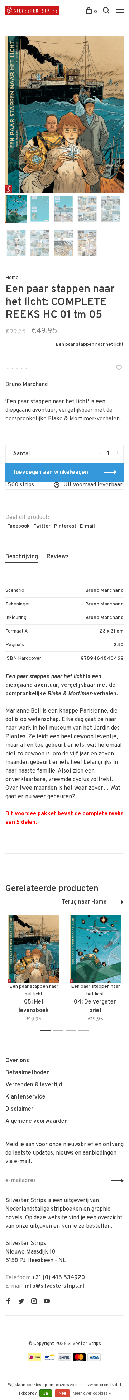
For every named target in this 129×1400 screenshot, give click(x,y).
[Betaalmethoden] (34, 1360)
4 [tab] (85, 1031)
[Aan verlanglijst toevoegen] (119, 368)
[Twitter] (21, 1302)
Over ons (17, 1060)
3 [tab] (73, 1031)
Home (12, 278)
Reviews (58, 556)
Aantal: (22, 454)
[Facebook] (8, 1302)
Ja (45, 1393)
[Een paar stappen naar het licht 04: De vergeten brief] (95, 949)
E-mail (87, 526)
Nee (62, 1393)
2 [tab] (60, 1031)
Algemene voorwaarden (36, 1121)
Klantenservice (25, 1097)
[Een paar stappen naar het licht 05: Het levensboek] (33, 949)
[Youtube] (47, 1302)
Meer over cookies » (92, 1393)
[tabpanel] (64, 114)
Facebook (18, 526)
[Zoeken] (107, 12)
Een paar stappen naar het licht (90, 344)
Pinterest (65, 526)
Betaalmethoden (27, 1072)
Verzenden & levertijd (33, 1085)
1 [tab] (47, 1031)
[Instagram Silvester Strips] (34, 1302)
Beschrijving (21, 556)
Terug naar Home (84, 902)
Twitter (42, 526)
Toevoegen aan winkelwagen (50, 472)
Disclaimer (19, 1109)
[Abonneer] (115, 1181)
